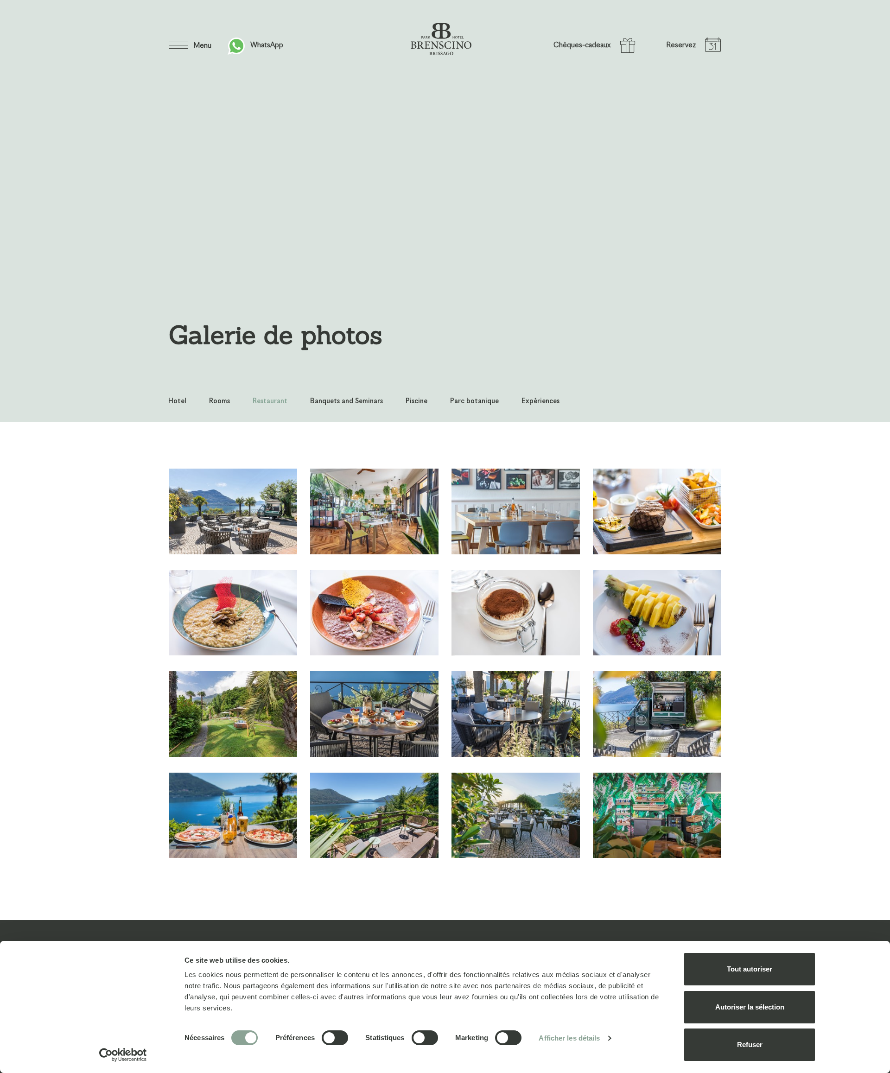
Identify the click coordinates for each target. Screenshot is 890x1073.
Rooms (219, 401)
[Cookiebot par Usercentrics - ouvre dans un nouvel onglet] (123, 1055)
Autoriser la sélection (749, 1007)
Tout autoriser (749, 969)
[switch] (335, 1037)
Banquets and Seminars (346, 401)
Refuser (750, 1044)
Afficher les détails (569, 1038)
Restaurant (270, 401)
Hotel (177, 401)
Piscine (416, 401)
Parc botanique (474, 401)
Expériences (540, 401)
